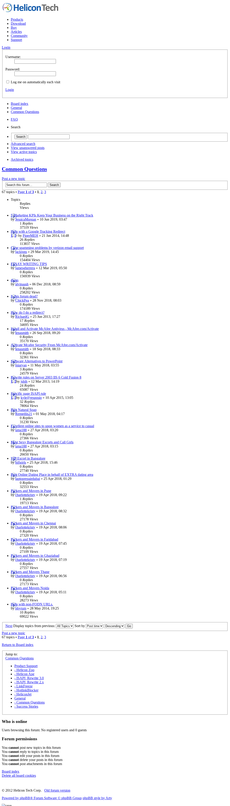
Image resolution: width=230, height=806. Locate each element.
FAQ (14, 119)
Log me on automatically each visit (35, 82)
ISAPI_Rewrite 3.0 (29, 678)
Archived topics (22, 159)
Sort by (80, 626)
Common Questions (25, 112)
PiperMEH (30, 235)
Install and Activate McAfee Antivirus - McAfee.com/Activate (55, 329)
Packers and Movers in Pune (31, 491)
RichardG (22, 316)
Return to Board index (17, 645)
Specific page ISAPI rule (28, 393)
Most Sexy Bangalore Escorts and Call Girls (42, 442)
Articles (16, 32)
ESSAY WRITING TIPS (29, 264)
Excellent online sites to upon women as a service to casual (52, 426)
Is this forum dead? (24, 296)
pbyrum (20, 608)
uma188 (21, 430)
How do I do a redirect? (27, 312)
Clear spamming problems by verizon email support (47, 248)
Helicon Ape (24, 674)
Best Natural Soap (24, 410)
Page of (26, 192)
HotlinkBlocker (26, 690)
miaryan (21, 365)
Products (17, 19)
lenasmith (22, 333)
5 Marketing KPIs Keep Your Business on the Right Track (52, 215)
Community (19, 36)
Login (9, 90)
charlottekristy (25, 495)
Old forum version (57, 790)
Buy (14, 27)
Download (18, 23)
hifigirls (20, 462)
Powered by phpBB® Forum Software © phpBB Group (42, 798)
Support (16, 40)
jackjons (21, 252)
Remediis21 (23, 414)
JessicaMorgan (25, 219)
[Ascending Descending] (118, 626)
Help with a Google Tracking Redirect (38, 231)
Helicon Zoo (24, 670)
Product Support (26, 666)
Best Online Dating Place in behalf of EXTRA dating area (52, 474)
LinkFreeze (23, 686)
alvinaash (22, 284)
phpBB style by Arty (97, 798)
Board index (19, 104)
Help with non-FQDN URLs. (32, 604)
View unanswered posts (27, 148)
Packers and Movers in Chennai (33, 523)
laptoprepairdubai (27, 479)
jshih (24, 381)
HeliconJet (22, 694)
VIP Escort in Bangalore (28, 458)
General (16, 108)
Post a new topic (13, 179)
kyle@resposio (31, 398)
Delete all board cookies (19, 775)
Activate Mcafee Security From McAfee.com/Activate (49, 345)
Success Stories (26, 706)
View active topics (24, 152)
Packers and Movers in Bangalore (35, 507)
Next (8, 626)
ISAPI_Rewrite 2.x (29, 682)
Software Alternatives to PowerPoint (36, 361)
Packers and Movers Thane (30, 572)
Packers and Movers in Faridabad (34, 539)
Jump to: (11, 654)
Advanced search (23, 144)
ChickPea (22, 300)
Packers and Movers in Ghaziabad (35, 556)
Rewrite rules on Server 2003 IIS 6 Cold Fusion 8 (46, 377)
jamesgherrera (25, 268)
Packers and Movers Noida (30, 588)
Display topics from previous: (34, 626)
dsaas (14, 280)
